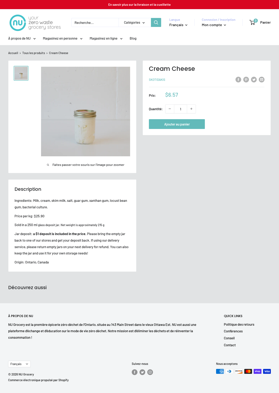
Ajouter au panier (177, 124)
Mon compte (212, 24)
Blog (133, 38)
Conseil (229, 338)
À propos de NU (19, 38)
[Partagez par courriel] (261, 79)
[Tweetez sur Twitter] (254, 79)
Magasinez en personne (60, 38)
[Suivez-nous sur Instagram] (150, 372)
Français (15, 364)
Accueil (13, 53)
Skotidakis (157, 79)
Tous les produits (33, 53)
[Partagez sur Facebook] (238, 79)
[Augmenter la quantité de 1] (191, 108)
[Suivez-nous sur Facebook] (134, 372)
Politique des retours (239, 324)
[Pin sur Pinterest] (246, 79)
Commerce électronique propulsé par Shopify (38, 380)
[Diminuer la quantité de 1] (169, 108)
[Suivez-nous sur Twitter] (142, 372)
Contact (230, 345)
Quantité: (156, 109)
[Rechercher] (156, 22)
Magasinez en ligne (104, 38)
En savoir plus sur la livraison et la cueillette (139, 4)
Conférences (233, 331)
